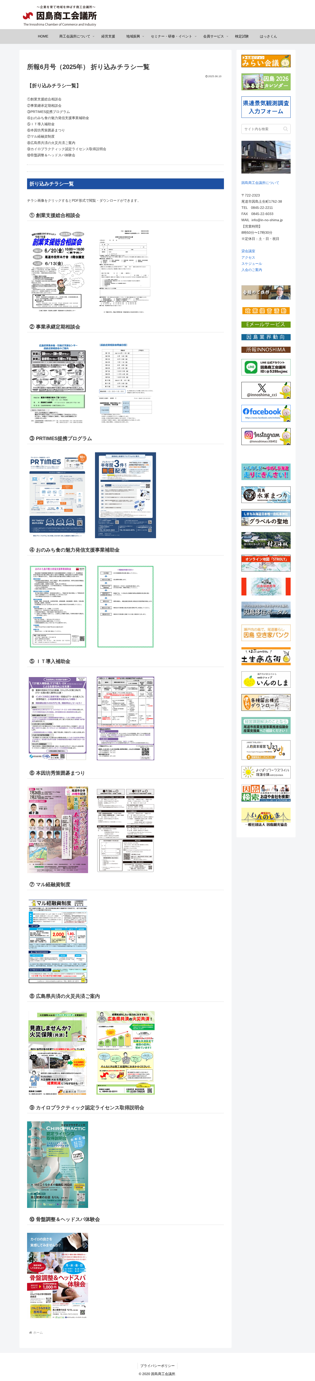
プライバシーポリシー (157, 1366)
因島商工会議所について (260, 183)
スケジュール (251, 264)
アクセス (248, 257)
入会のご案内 (251, 270)
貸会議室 (248, 251)
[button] (285, 129)
